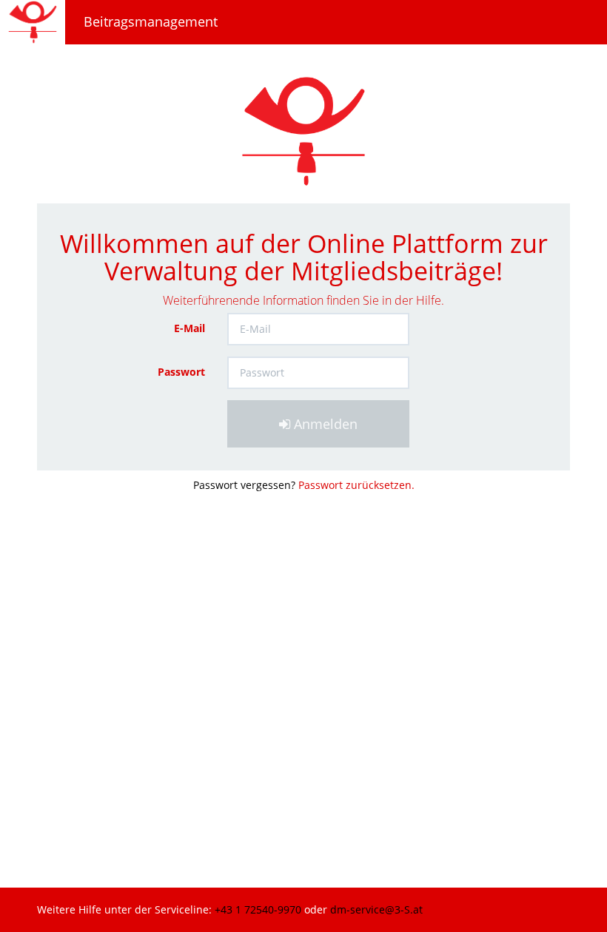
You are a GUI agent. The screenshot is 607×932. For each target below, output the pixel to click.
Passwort (181, 372)
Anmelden (324, 424)
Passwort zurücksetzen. (356, 485)
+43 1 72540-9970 (259, 909)
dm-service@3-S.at (376, 909)
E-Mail (189, 328)
